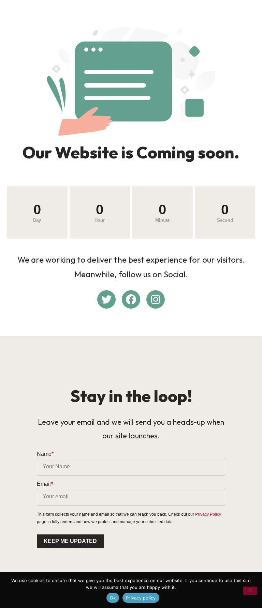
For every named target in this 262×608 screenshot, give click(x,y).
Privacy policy (141, 598)
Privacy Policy (208, 514)
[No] (250, 591)
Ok (113, 598)
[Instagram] (155, 299)
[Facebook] (131, 299)
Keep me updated (70, 541)
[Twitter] (106, 299)
